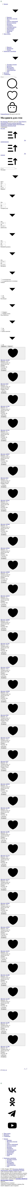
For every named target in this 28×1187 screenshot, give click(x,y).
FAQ (8, 71)
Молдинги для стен (12, 18)
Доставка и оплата (12, 64)
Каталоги (9, 66)
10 (3, 1070)
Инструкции (10, 67)
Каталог (6, 4)
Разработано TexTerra (18, 1170)
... (25, 1068)
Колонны (9, 24)
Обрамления (10, 29)
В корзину (3, 370)
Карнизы (9, 17)
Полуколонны (10, 28)
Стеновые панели (11, 27)
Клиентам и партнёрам (10, 51)
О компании (7, 74)
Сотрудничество (11, 70)
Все (2, 121)
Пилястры (9, 31)
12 (6, 1070)
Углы (8, 20)
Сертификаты (10, 68)
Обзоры (9, 50)
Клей (8, 32)
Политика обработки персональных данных (12, 1169)
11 (4, 1070)
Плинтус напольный (12, 21)
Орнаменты (10, 25)
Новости (9, 47)
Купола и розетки (11, 22)
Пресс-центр (7, 34)
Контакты (6, 73)
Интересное (10, 48)
